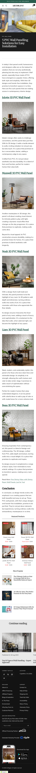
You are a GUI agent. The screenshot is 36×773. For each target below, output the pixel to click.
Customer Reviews (7, 710)
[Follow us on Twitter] (8, 674)
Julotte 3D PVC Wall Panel (9, 562)
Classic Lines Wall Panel (8, 538)
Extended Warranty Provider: (11, 738)
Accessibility (23, 700)
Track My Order (24, 697)
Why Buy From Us (7, 707)
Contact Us (23, 687)
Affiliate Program (7, 694)
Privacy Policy (24, 710)
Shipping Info (24, 694)
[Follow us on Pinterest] (4, 678)
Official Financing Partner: (10, 731)
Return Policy (24, 704)
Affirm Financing (7, 691)
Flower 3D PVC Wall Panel (27, 538)
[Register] (28, 725)
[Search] (6, 5)
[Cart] (33, 6)
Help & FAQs (23, 691)
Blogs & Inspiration (8, 697)
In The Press (5, 700)
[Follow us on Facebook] (4, 674)
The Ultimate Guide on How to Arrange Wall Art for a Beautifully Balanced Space (23, 578)
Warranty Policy (25, 707)
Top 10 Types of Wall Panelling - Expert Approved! (16, 661)
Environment (6, 704)
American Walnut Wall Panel (27, 562)
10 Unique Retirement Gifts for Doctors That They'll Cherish (24, 608)
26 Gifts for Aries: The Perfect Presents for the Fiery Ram (23, 592)
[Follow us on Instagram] (12, 674)
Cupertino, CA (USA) (26, 673)
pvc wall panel (7, 36)
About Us (5, 687)
